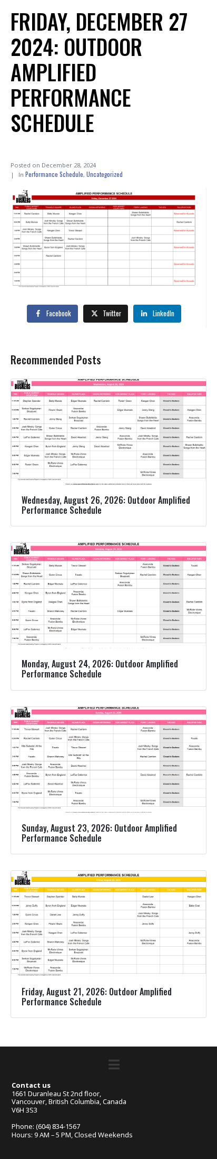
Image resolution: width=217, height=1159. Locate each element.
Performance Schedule (54, 173)
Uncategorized (104, 173)
